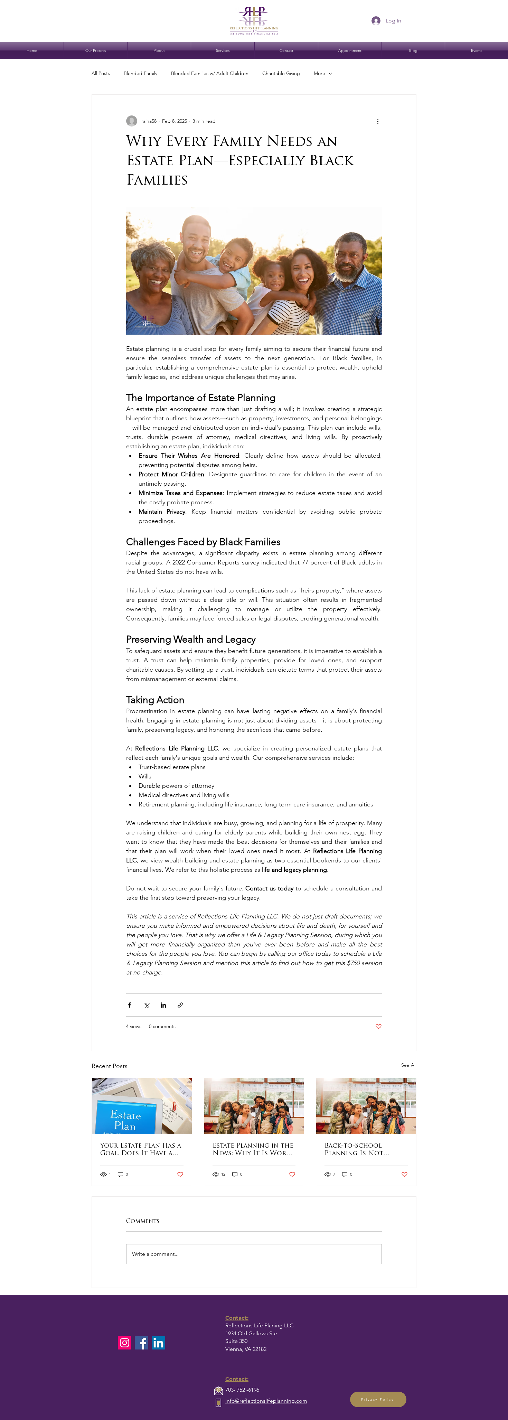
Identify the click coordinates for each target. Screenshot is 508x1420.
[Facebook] (141, 1342)
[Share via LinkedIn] (163, 1005)
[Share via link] (180, 1005)
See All (408, 1065)
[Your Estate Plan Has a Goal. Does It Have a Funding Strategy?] (142, 1106)
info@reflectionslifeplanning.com (266, 1401)
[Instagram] (124, 1342)
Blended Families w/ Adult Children (209, 73)
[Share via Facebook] (129, 1005)
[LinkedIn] (158, 1342)
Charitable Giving (281, 73)
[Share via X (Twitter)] (146, 1005)
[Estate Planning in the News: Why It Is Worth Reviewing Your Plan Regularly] (254, 1106)
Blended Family (140, 73)
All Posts (101, 73)
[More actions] (378, 121)
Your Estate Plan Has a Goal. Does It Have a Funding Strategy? (140, 1150)
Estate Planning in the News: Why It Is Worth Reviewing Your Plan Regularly (254, 1150)
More (319, 73)
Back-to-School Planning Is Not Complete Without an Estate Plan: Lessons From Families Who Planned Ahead (363, 1150)
